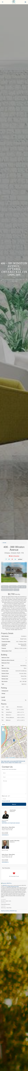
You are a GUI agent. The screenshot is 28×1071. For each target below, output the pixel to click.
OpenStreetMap (12, 757)
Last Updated (3, 899)
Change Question (5, 801)
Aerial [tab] (3, 724)
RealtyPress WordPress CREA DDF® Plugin (9, 910)
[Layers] (24, 728)
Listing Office (3, 906)
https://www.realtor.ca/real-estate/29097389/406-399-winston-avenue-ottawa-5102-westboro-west (13, 761)
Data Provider (3, 902)
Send (13, 804)
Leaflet (7, 757)
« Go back (4, 542)
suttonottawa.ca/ (5, 835)
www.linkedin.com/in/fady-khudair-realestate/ (11, 823)
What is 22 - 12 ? (6, 796)
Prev (2, 572)
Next (26, 572)
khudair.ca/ (4, 821)
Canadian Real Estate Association (13, 886)
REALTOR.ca (5, 885)
